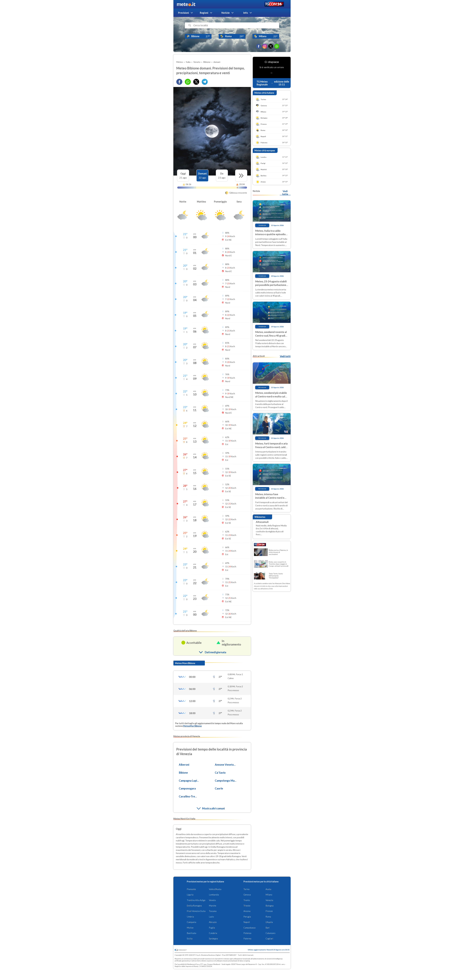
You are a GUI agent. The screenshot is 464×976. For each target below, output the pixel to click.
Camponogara (187, 788)
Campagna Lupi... (189, 780)
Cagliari (269, 938)
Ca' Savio (220, 772)
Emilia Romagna (194, 905)
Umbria (190, 916)
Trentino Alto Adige (196, 900)
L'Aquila (269, 922)
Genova (247, 894)
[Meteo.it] (186, 4)
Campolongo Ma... (225, 780)
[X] (270, 46)
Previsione (262, 387)
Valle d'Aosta (215, 889)
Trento (246, 900)
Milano (269, 894)
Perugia (247, 916)
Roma (268, 916)
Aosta (268, 889)
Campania (191, 922)
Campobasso (249, 927)
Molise (190, 927)
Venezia (269, 900)
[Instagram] (264, 46)
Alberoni (184, 764)
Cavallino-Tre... (188, 796)
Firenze (269, 911)
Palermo (247, 938)
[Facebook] (258, 46)
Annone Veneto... (225, 764)
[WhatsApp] (276, 46)
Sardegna (213, 938)
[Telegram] (205, 82)
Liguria (190, 894)
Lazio (211, 916)
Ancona (246, 911)
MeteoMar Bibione (192, 726)
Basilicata (191, 933)
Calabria (213, 933)
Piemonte (191, 889)
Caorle (219, 788)
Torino (246, 889)
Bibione (183, 772)
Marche (212, 905)
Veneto (212, 900)
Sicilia (189, 938)
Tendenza (262, 225)
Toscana (212, 911)
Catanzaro (270, 933)
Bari (268, 927)
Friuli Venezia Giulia (196, 911)
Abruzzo (213, 922)
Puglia (212, 927)
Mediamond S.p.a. (193, 964)
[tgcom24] (274, 4)
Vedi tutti (285, 356)
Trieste (246, 905)
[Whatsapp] (188, 82)
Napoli (246, 922)
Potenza (247, 933)
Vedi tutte (285, 192)
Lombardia (214, 894)
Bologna (269, 905)
